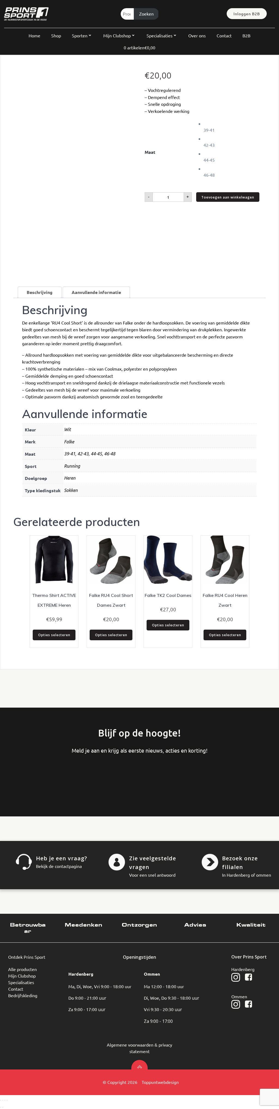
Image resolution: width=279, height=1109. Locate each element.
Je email (108, 776)
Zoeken (146, 13)
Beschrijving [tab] (40, 292)
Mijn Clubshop (117, 35)
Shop (56, 35)
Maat (150, 152)
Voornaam (26, 776)
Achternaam (67, 776)
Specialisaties (159, 35)
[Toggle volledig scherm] (2, 1100)
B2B (246, 35)
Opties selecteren (54, 635)
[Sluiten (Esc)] (7, 1100)
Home (34, 35)
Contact (224, 35)
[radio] (235, 126)
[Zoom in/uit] (0, 1100)
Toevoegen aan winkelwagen (227, 197)
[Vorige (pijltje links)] (0, 1107)
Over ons (197, 35)
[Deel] (4, 1100)
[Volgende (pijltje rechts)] (2, 1107)
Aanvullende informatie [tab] (96, 292)
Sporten (79, 35)
